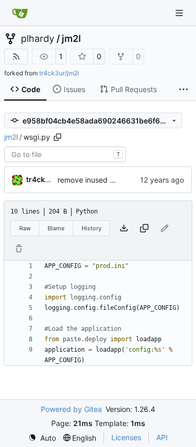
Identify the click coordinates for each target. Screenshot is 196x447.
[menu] (42, 437)
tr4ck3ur (41, 179)
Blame (56, 228)
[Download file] (124, 228)
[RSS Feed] (16, 56)
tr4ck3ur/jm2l (59, 73)
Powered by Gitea (71, 409)
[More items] (183, 89)
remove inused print (91, 179)
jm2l (71, 38)
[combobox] (65, 154)
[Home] (19, 13)
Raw (25, 228)
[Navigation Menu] (180, 12)
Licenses (126, 437)
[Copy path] (57, 137)
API (162, 437)
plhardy (37, 38)
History (91, 228)
